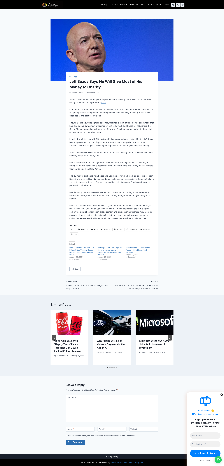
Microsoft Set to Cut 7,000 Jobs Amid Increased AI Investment (154, 344)
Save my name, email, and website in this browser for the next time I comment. (101, 436)
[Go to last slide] (54, 338)
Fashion (123, 4)
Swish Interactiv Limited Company (127, 462)
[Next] (170, 338)
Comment (72, 397)
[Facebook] (173, 5)
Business (134, 4)
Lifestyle (105, 4)
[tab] (107, 367)
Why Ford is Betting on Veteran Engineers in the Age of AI (111, 344)
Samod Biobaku (77, 93)
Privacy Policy (112, 456)
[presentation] (69, 322)
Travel (166, 4)
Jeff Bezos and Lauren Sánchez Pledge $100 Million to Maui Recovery (138, 250)
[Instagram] (182, 5)
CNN (103, 102)
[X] (178, 5)
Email (102, 429)
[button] (218, 459)
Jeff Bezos (74, 269)
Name (70, 429)
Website (134, 429)
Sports (115, 4)
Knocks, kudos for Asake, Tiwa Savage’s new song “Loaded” (87, 285)
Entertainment (154, 4)
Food (143, 4)
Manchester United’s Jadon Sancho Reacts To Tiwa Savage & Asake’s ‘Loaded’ (136, 285)
